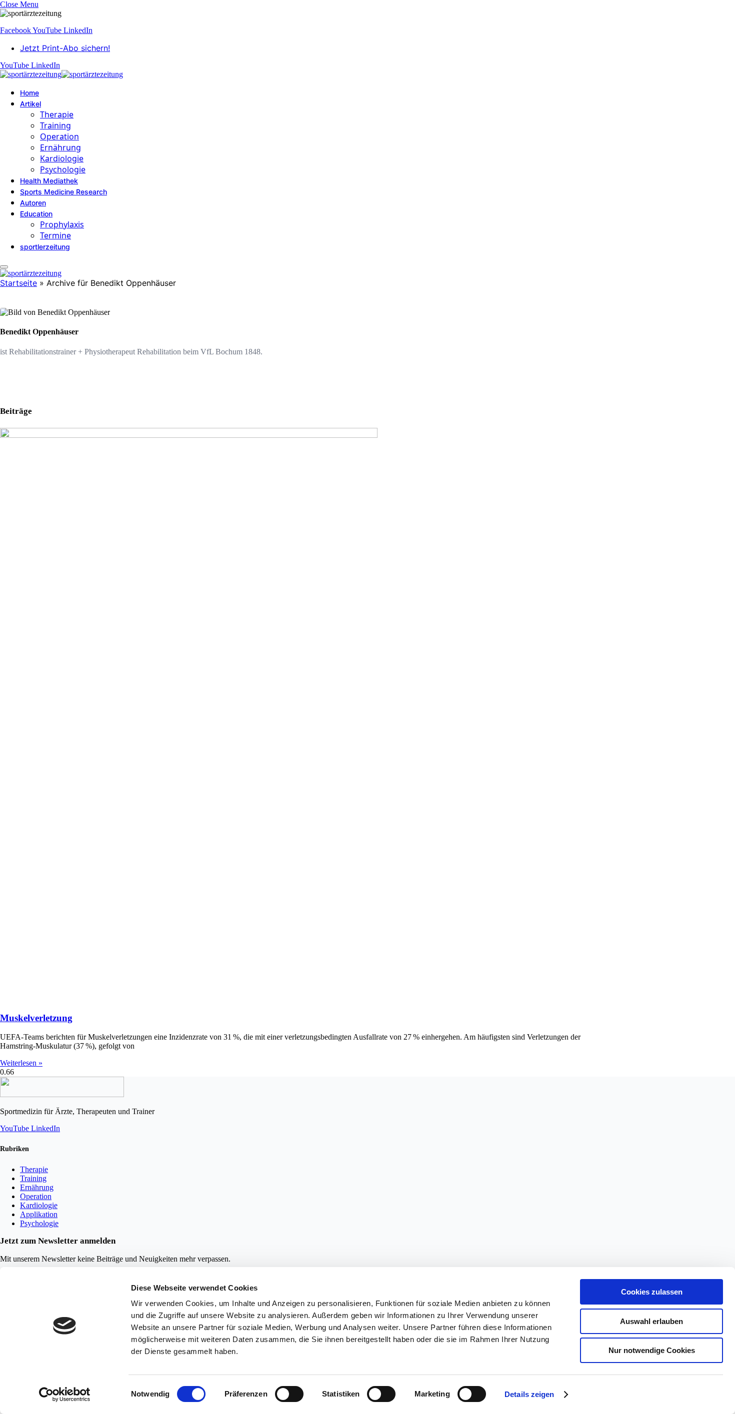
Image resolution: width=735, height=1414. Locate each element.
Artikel (30, 103)
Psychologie (63, 169)
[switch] (289, 1394)
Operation (59, 136)
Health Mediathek (49, 180)
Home (29, 92)
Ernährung (60, 147)
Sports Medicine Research (63, 191)
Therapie (57, 114)
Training (55, 125)
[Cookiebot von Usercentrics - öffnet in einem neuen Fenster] (64, 1394)
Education (36, 213)
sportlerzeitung (45, 246)
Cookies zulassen (651, 1292)
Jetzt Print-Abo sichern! (65, 48)
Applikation (39, 1214)
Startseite (18, 283)
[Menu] (4, 266)
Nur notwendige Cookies (651, 1350)
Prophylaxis (62, 224)
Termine (55, 235)
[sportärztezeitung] (61, 74)
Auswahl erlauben (651, 1321)
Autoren (33, 202)
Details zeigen (529, 1394)
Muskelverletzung (36, 1018)
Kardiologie (62, 158)
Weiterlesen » (21, 1063)
